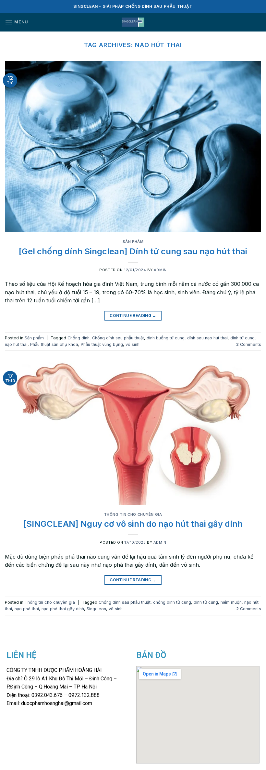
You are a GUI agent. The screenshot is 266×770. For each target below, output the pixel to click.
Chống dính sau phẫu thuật (118, 337)
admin (160, 270)
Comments (248, 344)
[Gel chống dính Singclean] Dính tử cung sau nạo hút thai (133, 251)
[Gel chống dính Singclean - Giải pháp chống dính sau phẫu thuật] (133, 22)
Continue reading (133, 315)
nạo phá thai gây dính (63, 608)
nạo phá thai (27, 608)
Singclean (96, 608)
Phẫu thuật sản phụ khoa (54, 344)
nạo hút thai (16, 344)
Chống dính (78, 337)
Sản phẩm (133, 241)
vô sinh (132, 344)
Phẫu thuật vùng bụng (102, 344)
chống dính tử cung (172, 602)
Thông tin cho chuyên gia (133, 514)
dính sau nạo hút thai (207, 337)
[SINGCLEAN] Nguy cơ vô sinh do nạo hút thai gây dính (133, 524)
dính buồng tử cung (166, 337)
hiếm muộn (231, 602)
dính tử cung (242, 337)
